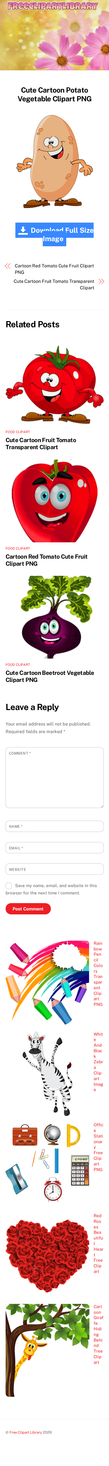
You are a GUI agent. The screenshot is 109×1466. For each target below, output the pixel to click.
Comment (20, 753)
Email (16, 848)
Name (16, 826)
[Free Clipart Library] (53, 16)
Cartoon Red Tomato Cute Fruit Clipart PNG (54, 269)
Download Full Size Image (62, 234)
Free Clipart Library (26, 1432)
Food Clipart (18, 432)
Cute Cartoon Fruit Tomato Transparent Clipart (54, 284)
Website (17, 869)
